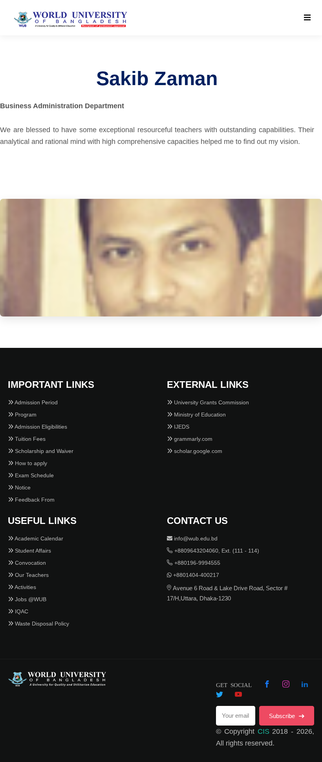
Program (25, 414)
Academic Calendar (38, 538)
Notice (22, 487)
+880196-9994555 (196, 563)
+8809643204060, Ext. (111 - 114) (216, 550)
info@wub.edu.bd (195, 538)
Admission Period (35, 402)
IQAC (20, 611)
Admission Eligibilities (40, 427)
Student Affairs (32, 550)
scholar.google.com (197, 451)
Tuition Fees (29, 439)
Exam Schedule (33, 475)
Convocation (29, 563)
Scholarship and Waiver (43, 451)
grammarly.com (192, 439)
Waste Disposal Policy (41, 623)
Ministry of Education (199, 414)
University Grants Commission (210, 402)
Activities (24, 587)
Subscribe (282, 716)
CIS (263, 731)
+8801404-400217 (195, 575)
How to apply (30, 463)
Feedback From (34, 499)
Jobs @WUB (29, 599)
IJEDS (180, 427)
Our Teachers (31, 575)
